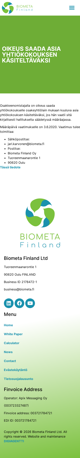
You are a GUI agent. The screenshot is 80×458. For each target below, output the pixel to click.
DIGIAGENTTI (14, 441)
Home (8, 325)
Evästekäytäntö (15, 370)
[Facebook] (19, 303)
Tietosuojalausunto (18, 379)
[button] (71, 8)
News (8, 352)
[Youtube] (30, 303)
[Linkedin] (9, 303)
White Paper (13, 334)
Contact (10, 361)
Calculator (11, 343)
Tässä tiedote (10, 167)
